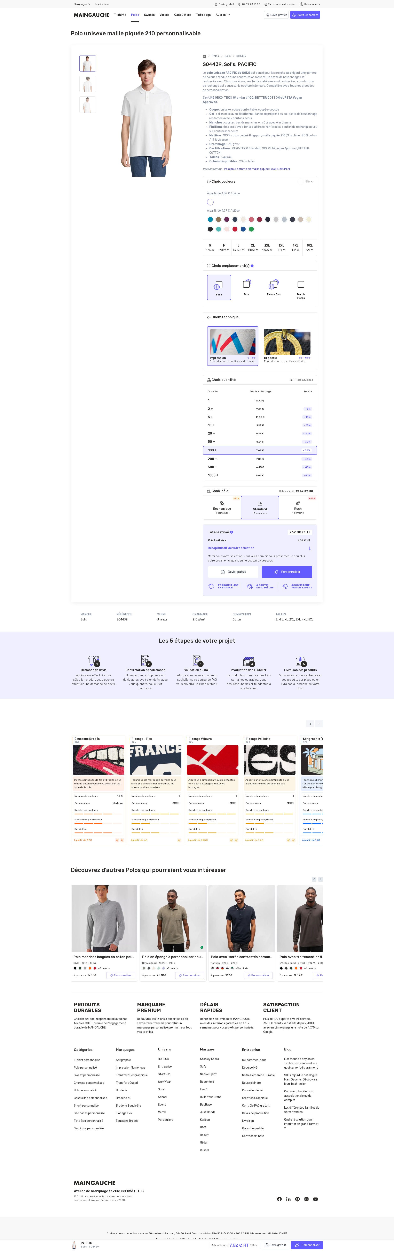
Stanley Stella (209, 1059)
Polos (135, 15)
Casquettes (182, 15)
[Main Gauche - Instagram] (306, 1199)
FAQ (211, 1239)
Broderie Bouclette (128, 1105)
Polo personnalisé (85, 1067)
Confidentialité (197, 1239)
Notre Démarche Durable (258, 1075)
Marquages (81, 4)
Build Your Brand (210, 1097)
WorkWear (164, 1082)
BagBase (206, 1104)
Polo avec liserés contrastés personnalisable (248, 957)
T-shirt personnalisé (87, 1060)
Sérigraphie (123, 1060)
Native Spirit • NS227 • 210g (158, 963)
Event (162, 1104)
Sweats (149, 15)
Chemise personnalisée (89, 1083)
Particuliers (165, 1120)
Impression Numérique (130, 1067)
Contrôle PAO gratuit (256, 1105)
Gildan (204, 1142)
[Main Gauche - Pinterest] (297, 1199)
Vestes (164, 15)
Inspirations (102, 4)
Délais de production (255, 1113)
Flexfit (204, 1089)
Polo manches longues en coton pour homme (110, 957)
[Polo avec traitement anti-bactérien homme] (310, 918)
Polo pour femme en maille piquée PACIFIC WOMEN (257, 169)
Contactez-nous (253, 1136)
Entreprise (165, 1066)
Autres (222, 15)
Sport (162, 1089)
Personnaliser (290, 572)
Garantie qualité (253, 1128)
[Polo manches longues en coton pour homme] (104, 918)
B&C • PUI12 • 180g (84, 963)
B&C (203, 1127)
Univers (164, 1049)
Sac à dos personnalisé (89, 1128)
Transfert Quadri (127, 1083)
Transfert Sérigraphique (132, 1075)
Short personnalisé (86, 1105)
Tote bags (203, 15)
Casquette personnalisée (90, 1098)
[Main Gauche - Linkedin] (288, 1199)
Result (204, 1135)
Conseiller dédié (252, 1090)
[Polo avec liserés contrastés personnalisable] (241, 918)
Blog (287, 1049)
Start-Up (164, 1074)
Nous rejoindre (251, 1083)
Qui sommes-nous (254, 1060)
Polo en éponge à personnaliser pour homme (178, 957)
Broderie (121, 1090)
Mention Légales (166, 1239)
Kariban (205, 1120)
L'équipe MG (250, 1067)
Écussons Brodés (127, 1121)
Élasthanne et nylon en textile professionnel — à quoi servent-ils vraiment (301, 1063)
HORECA (163, 1059)
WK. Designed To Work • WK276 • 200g (302, 963)
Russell (204, 1150)
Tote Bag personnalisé (88, 1121)
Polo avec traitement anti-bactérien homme (316, 957)
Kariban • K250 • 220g (224, 963)
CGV (182, 1239)
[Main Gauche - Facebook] (279, 1199)
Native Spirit (208, 1074)
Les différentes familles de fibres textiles (301, 1110)
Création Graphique (255, 1098)
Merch (162, 1112)
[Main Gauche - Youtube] (315, 1199)
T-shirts (120, 15)
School (162, 1097)
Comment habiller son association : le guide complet (298, 1096)
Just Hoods (207, 1112)
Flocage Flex (124, 1113)
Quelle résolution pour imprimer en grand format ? (301, 1124)
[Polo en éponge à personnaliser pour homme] (173, 918)
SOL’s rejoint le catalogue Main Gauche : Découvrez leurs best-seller (300, 1079)
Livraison (248, 1121)
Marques (207, 1049)
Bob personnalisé (85, 1090)
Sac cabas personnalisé (89, 1113)
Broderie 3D (123, 1098)
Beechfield (207, 1082)
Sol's (228, 56)
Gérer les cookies (227, 1239)
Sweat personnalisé (87, 1075)
